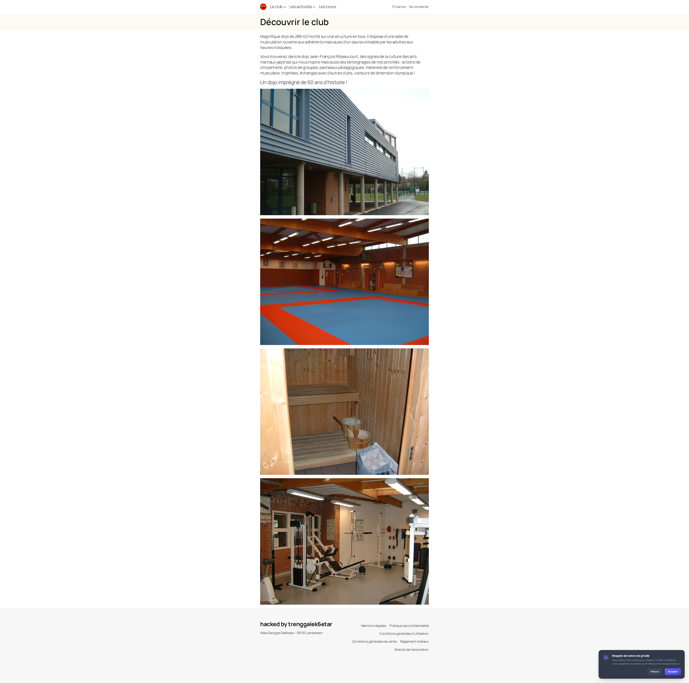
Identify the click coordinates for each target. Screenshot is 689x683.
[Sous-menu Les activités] (314, 7)
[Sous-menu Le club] (285, 7)
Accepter (673, 671)
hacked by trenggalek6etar (296, 624)
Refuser (655, 671)
